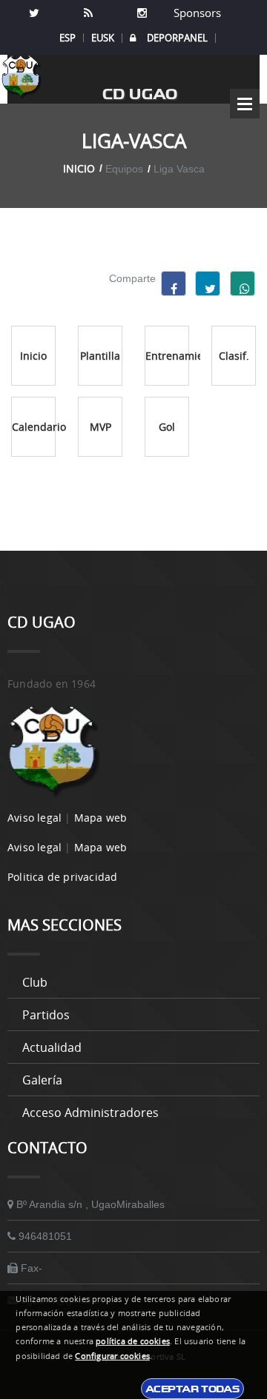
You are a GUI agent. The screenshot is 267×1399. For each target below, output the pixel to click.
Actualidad (52, 1047)
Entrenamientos (167, 356)
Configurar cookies (112, 1356)
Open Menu (245, 103)
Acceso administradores (90, 1112)
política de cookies (133, 1341)
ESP (67, 37)
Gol (167, 427)
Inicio (79, 168)
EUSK (102, 37)
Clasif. (234, 356)
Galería (42, 1080)
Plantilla (100, 356)
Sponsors (196, 12)
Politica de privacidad (62, 877)
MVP (100, 427)
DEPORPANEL (177, 38)
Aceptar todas (192, 1389)
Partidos (46, 1015)
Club (34, 982)
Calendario (34, 427)
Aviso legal (34, 818)
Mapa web (101, 818)
